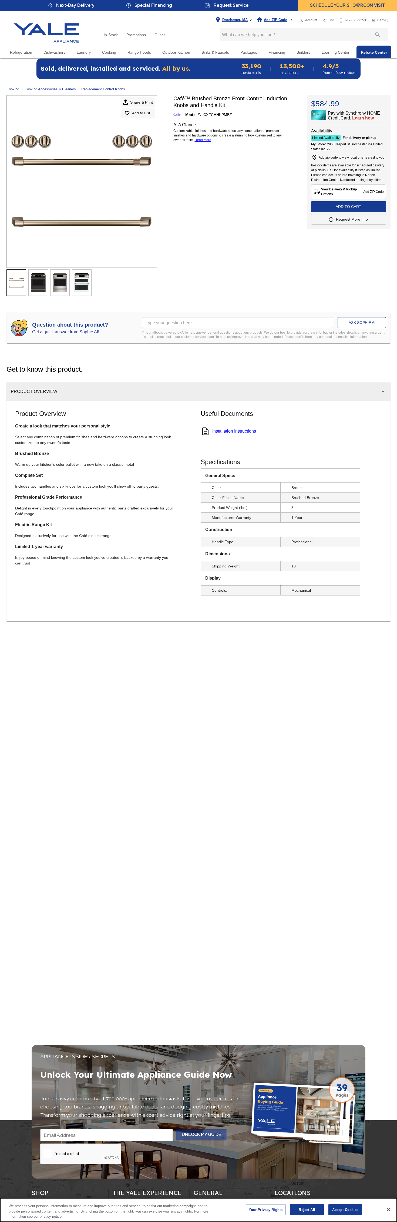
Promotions (136, 35)
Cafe (177, 115)
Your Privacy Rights (265, 1209)
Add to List (141, 113)
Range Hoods (139, 52)
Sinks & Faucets (215, 52)
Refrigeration (21, 52)
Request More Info (352, 219)
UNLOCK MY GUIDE (201, 1134)
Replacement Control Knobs (103, 89)
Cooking (109, 52)
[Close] (388, 1210)
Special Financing (153, 5)
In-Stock (111, 35)
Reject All (307, 1209)
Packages (248, 52)
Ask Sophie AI (362, 322)
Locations (293, 1193)
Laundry (84, 52)
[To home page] (46, 28)
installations (292, 69)
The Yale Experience (147, 1193)
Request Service (231, 5)
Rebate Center (374, 52)
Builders (303, 52)
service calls (251, 69)
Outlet (159, 35)
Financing (276, 52)
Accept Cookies (345, 1209)
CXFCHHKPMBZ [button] (217, 114)
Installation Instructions (234, 431)
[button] (301, 20)
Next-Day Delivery (75, 5)
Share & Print (141, 102)
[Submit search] (377, 35)
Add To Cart (348, 206)
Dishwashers (54, 52)
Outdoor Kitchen (176, 52)
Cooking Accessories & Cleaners (50, 89)
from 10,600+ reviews (339, 69)
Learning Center (335, 52)
